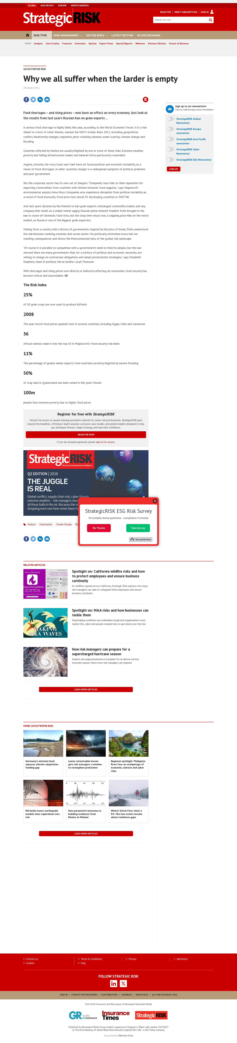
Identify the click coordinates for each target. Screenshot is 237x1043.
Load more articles (86, 689)
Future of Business (179, 43)
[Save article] (145, 99)
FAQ (83, 963)
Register (165, 12)
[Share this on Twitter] (33, 99)
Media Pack (142, 994)
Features (67, 43)
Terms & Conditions (91, 958)
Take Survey (138, 527)
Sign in (107, 92)
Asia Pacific (47, 5)
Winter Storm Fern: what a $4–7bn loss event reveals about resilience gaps (126, 814)
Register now (86, 434)
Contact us (32, 958)
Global (32, 5)
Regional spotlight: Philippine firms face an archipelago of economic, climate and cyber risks (128, 766)
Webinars (140, 43)
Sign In (205, 12)
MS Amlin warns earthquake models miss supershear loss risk (42, 814)
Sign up (173, 169)
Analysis (38, 43)
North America (80, 5)
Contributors (109, 994)
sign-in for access (105, 442)
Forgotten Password (84, 994)
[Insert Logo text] (62, 25)
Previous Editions (157, 43)
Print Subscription (185, 12)
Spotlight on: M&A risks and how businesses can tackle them (110, 612)
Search (210, 19)
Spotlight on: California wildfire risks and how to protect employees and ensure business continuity (108, 576)
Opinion (93, 43)
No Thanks (99, 527)
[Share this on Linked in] (40, 99)
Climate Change (64, 524)
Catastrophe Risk (34, 69)
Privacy (132, 958)
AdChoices (182, 958)
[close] (148, 92)
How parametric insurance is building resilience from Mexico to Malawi (84, 814)
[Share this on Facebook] (26, 99)
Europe (62, 5)
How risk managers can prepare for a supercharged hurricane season (101, 651)
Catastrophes (46, 524)
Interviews (80, 43)
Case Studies (52, 43)
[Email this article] (47, 99)
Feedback (126, 994)
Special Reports (124, 43)
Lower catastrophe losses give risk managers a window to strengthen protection (85, 764)
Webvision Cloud (126, 1035)
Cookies (30, 963)
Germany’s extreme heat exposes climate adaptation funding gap (41, 764)
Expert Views (106, 43)
